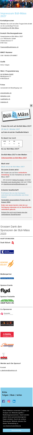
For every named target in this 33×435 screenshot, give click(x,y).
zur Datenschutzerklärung (12, 426)
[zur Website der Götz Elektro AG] (3, 356)
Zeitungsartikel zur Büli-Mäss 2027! (14, 158)
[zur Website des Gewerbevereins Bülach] (7, 263)
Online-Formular (18, 180)
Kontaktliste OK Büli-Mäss (9, 28)
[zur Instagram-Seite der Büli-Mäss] (8, 401)
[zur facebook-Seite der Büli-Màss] (3, 401)
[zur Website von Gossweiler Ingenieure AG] (7, 313)
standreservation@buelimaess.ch (15, 184)
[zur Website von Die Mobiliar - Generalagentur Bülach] (7, 334)
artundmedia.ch (5, 93)
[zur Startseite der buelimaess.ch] (16, 115)
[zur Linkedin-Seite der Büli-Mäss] (14, 401)
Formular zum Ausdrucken (10, 182)
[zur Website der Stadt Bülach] (7, 242)
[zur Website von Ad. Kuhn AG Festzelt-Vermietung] (7, 302)
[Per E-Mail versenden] (31, 105)
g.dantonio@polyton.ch (8, 370)
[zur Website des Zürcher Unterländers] (7, 278)
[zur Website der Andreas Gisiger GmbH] (7, 323)
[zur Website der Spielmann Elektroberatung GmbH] (7, 345)
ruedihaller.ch (5, 99)
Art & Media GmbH (6, 74)
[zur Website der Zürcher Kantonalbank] (7, 252)
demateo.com (5, 96)
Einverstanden (16, 430)
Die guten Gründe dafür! (10, 169)
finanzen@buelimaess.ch (9, 47)
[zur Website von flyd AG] (5, 290)
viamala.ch (4, 102)
